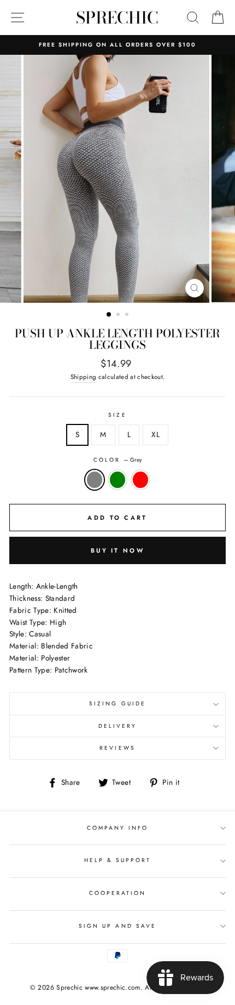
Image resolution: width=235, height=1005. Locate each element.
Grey (94, 480)
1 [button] (109, 315)
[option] (117, 45)
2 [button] (119, 315)
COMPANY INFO (118, 828)
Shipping (83, 376)
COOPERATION (117, 893)
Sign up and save (117, 926)
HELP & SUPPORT (117, 860)
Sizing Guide (117, 703)
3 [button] (128, 315)
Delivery (117, 726)
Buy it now (117, 550)
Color (117, 460)
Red (140, 480)
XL (155, 434)
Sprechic (117, 17)
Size (117, 415)
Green (117, 480)
